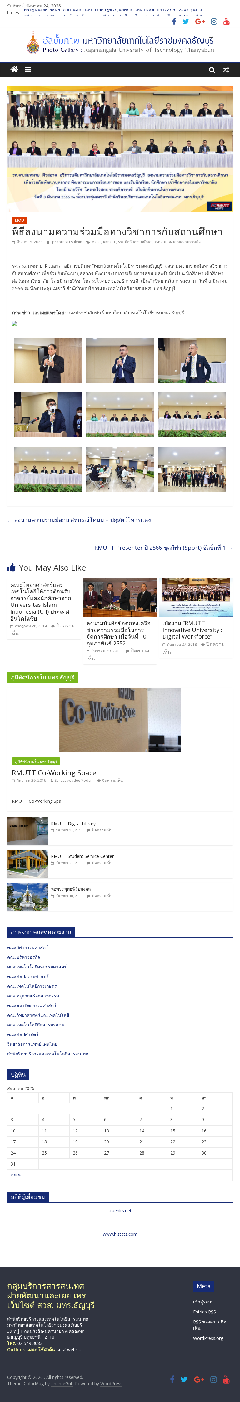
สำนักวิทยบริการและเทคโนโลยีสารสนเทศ (47, 1054)
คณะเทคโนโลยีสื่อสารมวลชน (36, 1025)
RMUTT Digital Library (73, 823)
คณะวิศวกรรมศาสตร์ (27, 947)
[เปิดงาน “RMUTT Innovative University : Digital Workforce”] (196, 582)
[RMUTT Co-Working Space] (120, 691)
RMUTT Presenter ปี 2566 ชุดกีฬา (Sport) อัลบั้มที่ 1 (163, 547)
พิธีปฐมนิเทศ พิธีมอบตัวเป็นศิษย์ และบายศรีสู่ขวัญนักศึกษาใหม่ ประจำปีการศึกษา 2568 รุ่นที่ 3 (113, 13)
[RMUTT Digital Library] (27, 821)
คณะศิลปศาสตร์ (22, 1034)
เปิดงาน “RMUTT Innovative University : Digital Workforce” (192, 629)
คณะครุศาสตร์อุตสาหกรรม (33, 996)
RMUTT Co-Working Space (54, 772)
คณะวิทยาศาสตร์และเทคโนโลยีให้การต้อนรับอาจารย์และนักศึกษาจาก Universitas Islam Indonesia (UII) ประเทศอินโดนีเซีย (40, 601)
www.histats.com (120, 1234)
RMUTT (109, 242)
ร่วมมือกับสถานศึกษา (135, 242)
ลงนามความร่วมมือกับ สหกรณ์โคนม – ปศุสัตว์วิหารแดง (79, 519)
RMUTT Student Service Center (82, 856)
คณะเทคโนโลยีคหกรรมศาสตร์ (37, 967)
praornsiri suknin (67, 242)
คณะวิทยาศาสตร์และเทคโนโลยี (38, 1015)
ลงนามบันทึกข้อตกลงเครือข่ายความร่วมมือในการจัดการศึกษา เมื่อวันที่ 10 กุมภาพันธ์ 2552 (119, 633)
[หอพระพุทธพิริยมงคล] (27, 886)
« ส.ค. (16, 1175)
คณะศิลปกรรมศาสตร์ (28, 976)
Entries (204, 1312)
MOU (19, 220)
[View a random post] (226, 69)
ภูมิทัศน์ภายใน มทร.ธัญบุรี (36, 761)
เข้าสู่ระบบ (203, 1302)
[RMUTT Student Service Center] (27, 853)
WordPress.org (208, 1338)
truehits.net (120, 1211)
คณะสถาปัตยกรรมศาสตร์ (31, 1005)
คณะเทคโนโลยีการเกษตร (32, 986)
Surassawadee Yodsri (74, 780)
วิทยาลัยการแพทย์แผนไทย (32, 1044)
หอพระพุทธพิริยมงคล (71, 889)
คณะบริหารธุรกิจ (23, 957)
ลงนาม (160, 242)
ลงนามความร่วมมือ (185, 242)
